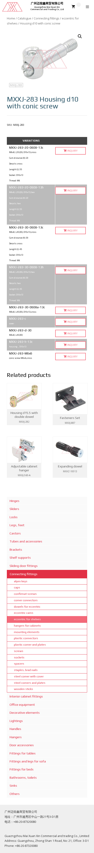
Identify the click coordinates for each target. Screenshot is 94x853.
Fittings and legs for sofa (28, 761)
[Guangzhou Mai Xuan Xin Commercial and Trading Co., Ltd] (12, 7)
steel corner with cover (29, 676)
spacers (19, 663)
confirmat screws (25, 593)
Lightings (16, 721)
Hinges (14, 501)
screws (18, 651)
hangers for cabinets (27, 625)
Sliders (14, 509)
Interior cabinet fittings (26, 696)
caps (17, 587)
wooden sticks (23, 689)
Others (15, 794)
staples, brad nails (26, 670)
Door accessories (22, 745)
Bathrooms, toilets (23, 777)
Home (11, 18)
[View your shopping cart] (76, 7)
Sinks (13, 785)
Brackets (16, 549)
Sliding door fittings (24, 566)
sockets (19, 657)
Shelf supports (20, 557)
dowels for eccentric (27, 606)
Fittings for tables (23, 753)
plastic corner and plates (30, 644)
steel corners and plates (29, 682)
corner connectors (26, 600)
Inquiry (72, 150)
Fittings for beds (22, 769)
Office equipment (22, 704)
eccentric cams (23, 612)
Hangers (16, 737)
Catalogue (24, 18)
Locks (14, 517)
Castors (15, 533)
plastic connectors (26, 638)
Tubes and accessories (26, 541)
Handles (15, 729)
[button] (80, 36)
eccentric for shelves (27, 619)
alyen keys (20, 581)
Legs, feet (17, 525)
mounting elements (26, 632)
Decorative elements (25, 712)
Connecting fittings (46, 18)
